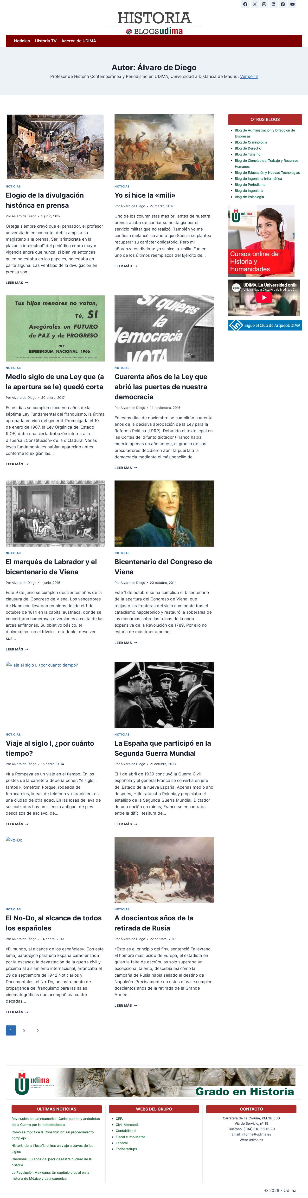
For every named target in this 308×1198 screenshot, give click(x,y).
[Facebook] (245, 4)
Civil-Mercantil (127, 1125)
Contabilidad (126, 1131)
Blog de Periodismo (250, 184)
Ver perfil (249, 76)
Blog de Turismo (247, 154)
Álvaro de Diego (24, 216)
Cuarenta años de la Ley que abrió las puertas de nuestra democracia (161, 387)
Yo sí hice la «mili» (145, 195)
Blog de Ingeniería (249, 190)
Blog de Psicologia (249, 197)
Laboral (122, 1143)
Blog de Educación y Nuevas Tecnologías (267, 172)
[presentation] (55, 147)
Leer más (17, 283)
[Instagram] (264, 4)
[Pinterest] (283, 4)
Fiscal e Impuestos (131, 1137)
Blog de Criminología (251, 142)
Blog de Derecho (248, 148)
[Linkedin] (274, 4)
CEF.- (120, 1119)
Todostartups (126, 1149)
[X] (255, 4)
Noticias (22, 40)
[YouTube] (292, 4)
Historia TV (46, 40)
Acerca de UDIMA (78, 40)
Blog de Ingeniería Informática (258, 178)
